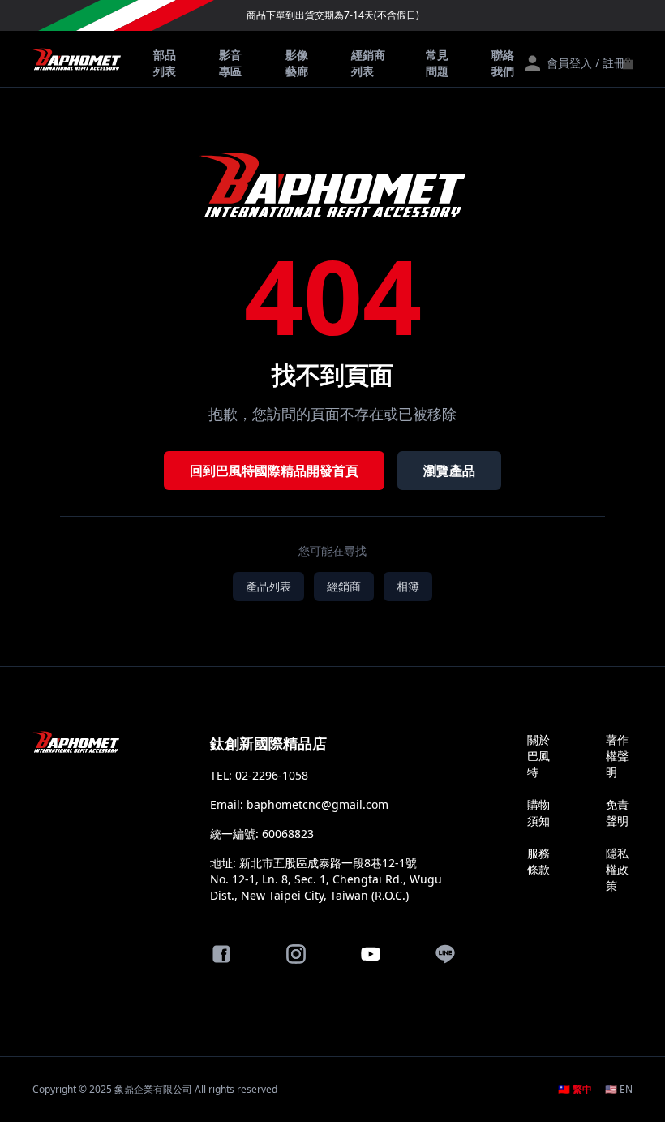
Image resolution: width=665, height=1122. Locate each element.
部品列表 (164, 63)
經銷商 (344, 586)
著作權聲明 (617, 756)
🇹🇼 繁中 (575, 1089)
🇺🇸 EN (619, 1089)
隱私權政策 (617, 869)
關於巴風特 (538, 756)
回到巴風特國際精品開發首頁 (274, 470)
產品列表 (268, 586)
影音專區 (230, 63)
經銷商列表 (368, 63)
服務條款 (538, 861)
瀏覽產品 (449, 470)
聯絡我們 (502, 63)
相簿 (408, 586)
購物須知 (538, 812)
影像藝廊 (296, 63)
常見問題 (437, 63)
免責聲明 (617, 812)
